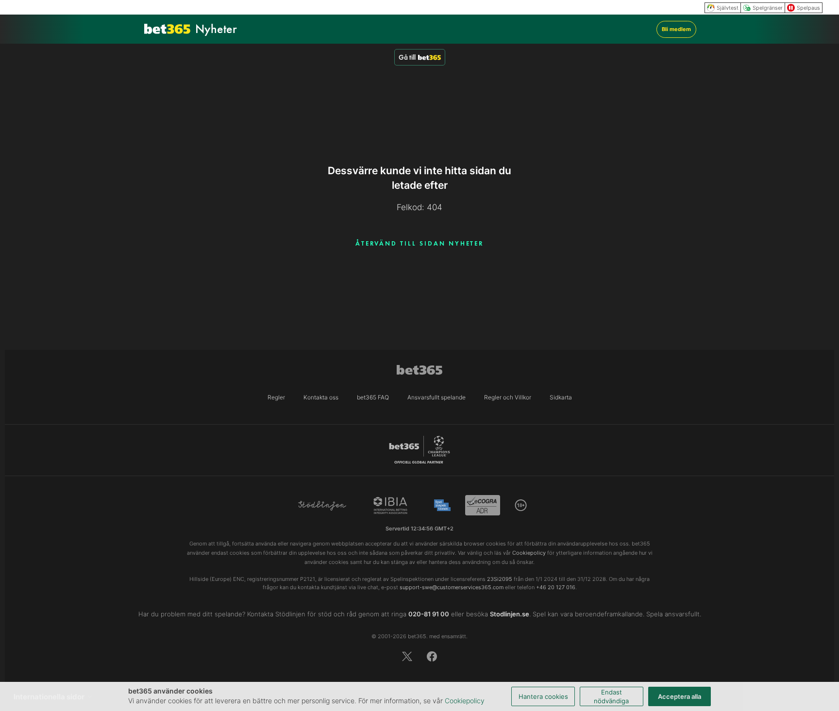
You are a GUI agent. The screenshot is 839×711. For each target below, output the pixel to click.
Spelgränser (768, 7)
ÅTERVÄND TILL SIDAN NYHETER (419, 243)
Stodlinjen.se (509, 614)
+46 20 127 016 (555, 587)
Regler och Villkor (507, 397)
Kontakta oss (320, 397)
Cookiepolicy (465, 700)
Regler (276, 397)
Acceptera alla (679, 696)
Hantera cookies (543, 696)
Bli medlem (676, 29)
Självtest (727, 7)
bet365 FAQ (373, 397)
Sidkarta (561, 397)
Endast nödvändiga (611, 696)
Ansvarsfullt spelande (436, 397)
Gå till (407, 57)
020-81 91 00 (428, 614)
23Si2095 (499, 579)
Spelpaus (808, 7)
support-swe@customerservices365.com (451, 587)
